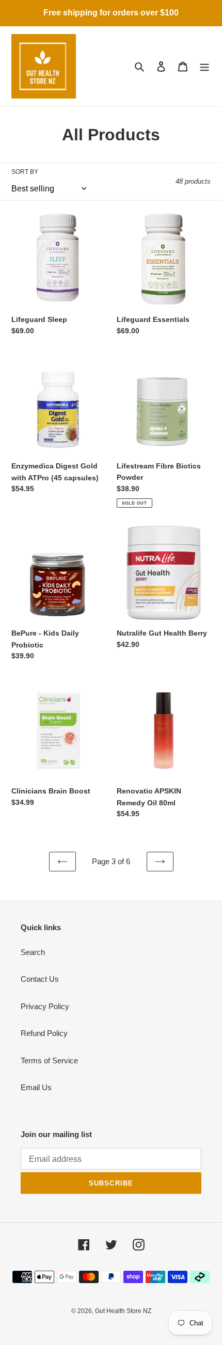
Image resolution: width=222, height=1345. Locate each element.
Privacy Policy (45, 1006)
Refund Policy (44, 1033)
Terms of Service (49, 1060)
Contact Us (40, 979)
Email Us (36, 1087)
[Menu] (204, 66)
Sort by (24, 171)
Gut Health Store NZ (123, 1311)
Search (33, 952)
